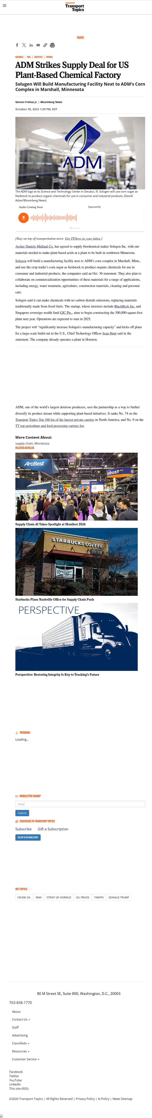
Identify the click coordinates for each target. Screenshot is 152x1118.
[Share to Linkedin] (31, 45)
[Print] (52, 45)
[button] (45, 45)
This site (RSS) (19, 1089)
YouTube (15, 1080)
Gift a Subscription (53, 829)
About (16, 1012)
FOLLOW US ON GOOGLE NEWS (28, 837)
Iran (39, 897)
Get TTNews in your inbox (82, 238)
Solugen (20, 260)
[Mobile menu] (4, 5)
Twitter (14, 1076)
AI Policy (103, 1099)
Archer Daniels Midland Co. (34, 246)
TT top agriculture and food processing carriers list (49, 425)
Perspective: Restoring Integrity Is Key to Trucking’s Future (57, 674)
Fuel (29, 57)
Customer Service (24, 1059)
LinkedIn (15, 1084)
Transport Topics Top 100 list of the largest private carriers (54, 419)
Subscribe (23, 829)
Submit (22, 813)
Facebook (16, 1072)
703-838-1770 (20, 1002)
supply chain (24, 443)
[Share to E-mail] (38, 45)
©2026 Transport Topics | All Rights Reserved (41, 1099)
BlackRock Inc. (124, 306)
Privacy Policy (85, 1099)
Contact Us (20, 1019)
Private (49, 57)
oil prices (82, 897)
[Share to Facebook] (17, 45)
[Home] (76, 7)
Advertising (20, 1035)
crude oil (24, 897)
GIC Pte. (66, 312)
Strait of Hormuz (59, 897)
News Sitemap (122, 1099)
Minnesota (41, 443)
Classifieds (19, 1043)
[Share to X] (24, 45)
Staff (15, 1027)
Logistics (38, 57)
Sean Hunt (109, 333)
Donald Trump (119, 897)
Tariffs (99, 897)
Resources (19, 1051)
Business (19, 57)
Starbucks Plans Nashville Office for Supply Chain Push (54, 599)
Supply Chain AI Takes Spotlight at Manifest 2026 (50, 524)
